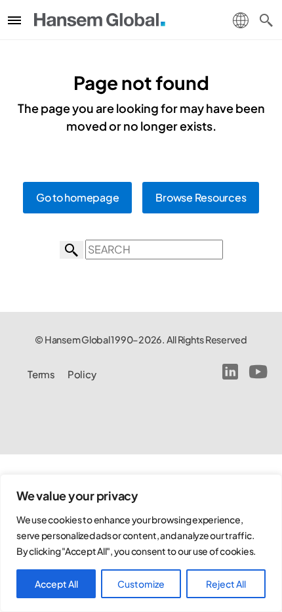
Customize (141, 584)
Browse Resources (200, 197)
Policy (82, 374)
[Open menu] (14, 20)
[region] (141, 543)
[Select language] (241, 19)
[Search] (266, 19)
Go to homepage (77, 197)
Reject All (226, 584)
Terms (41, 374)
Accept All (56, 584)
